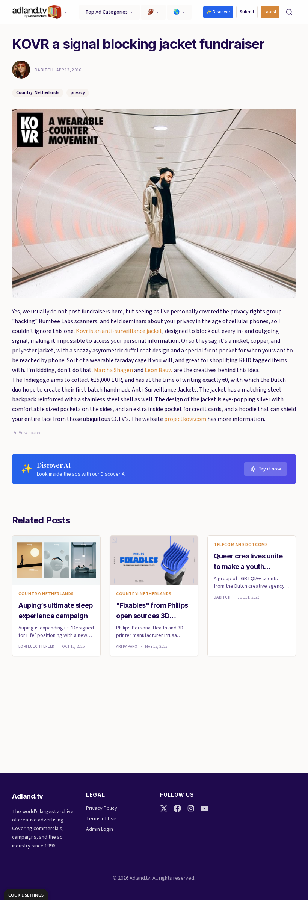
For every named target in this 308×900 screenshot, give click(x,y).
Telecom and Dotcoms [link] (241, 545)
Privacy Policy (101, 808)
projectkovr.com (185, 419)
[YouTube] (204, 808)
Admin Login (99, 829)
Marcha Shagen (113, 370)
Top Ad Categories (106, 12)
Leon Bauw (159, 370)
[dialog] (26, 894)
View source (30, 433)
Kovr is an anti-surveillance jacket (119, 331)
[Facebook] (177, 808)
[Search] (289, 12)
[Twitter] (164, 808)
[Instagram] (191, 808)
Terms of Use (101, 819)
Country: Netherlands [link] (46, 594)
